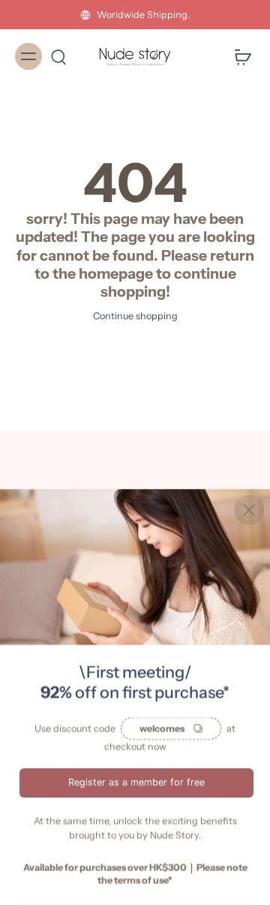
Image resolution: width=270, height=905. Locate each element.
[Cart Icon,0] (238, 56)
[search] (58, 56)
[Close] (249, 510)
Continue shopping (135, 315)
